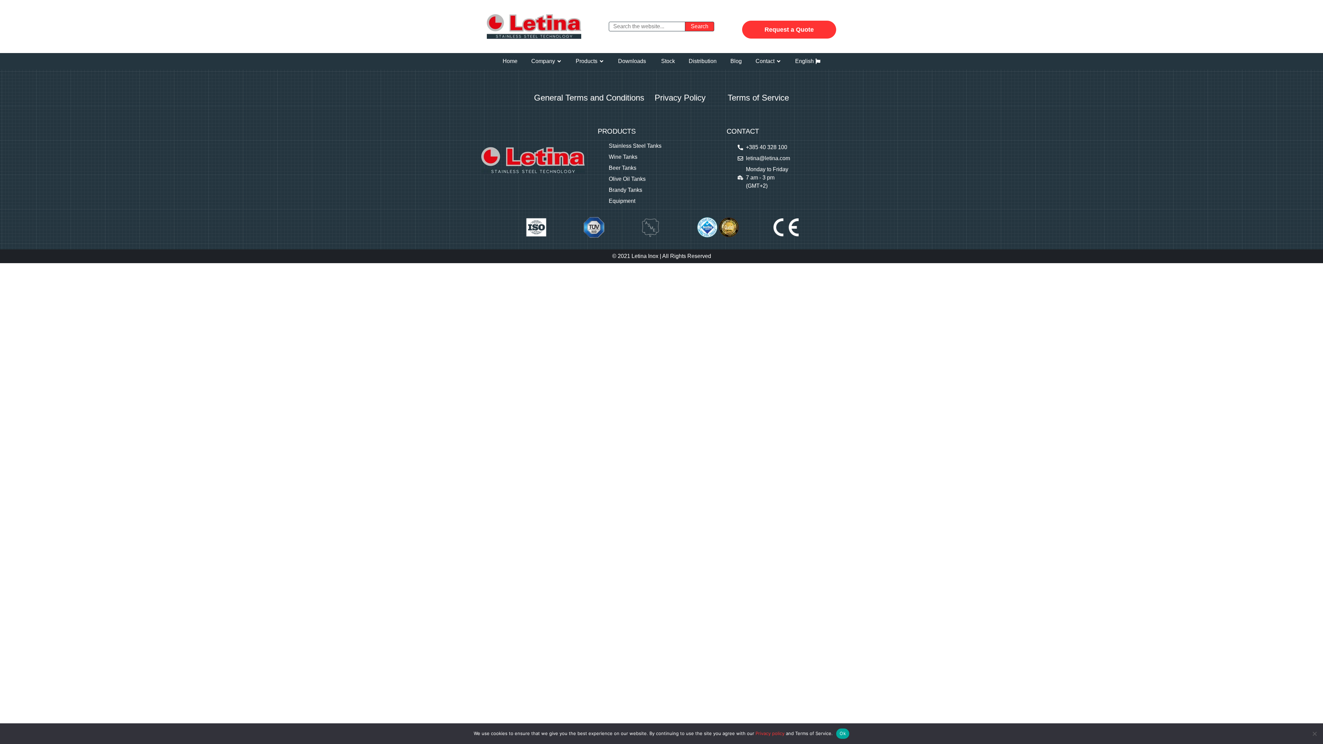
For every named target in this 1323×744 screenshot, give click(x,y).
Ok (843, 733)
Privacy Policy (680, 97)
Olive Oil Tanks (627, 179)
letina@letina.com (768, 158)
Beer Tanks (622, 168)
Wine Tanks (623, 157)
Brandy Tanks (625, 190)
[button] (546, 61)
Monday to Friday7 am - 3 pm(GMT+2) (767, 177)
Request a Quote (789, 29)
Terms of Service (758, 97)
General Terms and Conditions (589, 97)
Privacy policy (770, 733)
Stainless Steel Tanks (635, 146)
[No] (1314, 733)
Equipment (622, 201)
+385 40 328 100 (766, 147)
